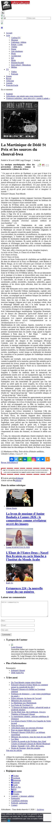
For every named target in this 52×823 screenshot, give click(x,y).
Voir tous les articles (14, 750)
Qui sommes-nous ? (14, 755)
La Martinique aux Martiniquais (23, 703)
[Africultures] (15, 10)
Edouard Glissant (18, 670)
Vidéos (14, 72)
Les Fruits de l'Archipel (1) (22, 705)
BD (12, 58)
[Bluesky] (42, 459)
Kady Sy (9, 583)
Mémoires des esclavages (21, 701)
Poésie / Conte (17, 44)
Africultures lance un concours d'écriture (27, 728)
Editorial (19, 478)
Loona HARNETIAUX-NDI (18, 547)
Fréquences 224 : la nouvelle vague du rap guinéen (24, 590)
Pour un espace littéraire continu (24, 730)
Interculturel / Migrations (21, 65)
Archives (40, 809)
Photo (13, 53)
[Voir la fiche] (12, 645)
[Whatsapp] (29, 459)
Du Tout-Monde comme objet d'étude (26, 682)
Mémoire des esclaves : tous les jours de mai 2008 (31, 737)
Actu (8, 35)
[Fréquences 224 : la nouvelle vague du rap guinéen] (19, 581)
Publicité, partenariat (19, 803)
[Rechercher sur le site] (3, 13)
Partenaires (15, 798)
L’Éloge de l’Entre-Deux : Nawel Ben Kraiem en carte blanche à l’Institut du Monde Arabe (27, 556)
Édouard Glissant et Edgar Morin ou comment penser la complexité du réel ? (29, 686)
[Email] (20, 459)
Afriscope (10, 81)
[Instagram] (34, 459)
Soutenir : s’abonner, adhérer (22, 796)
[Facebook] (11, 459)
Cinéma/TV (16, 38)
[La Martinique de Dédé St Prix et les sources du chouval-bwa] (19, 139)
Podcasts (14, 74)
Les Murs (15, 739)
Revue (8, 78)
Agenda (9, 83)
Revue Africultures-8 (9, 462)
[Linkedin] (25, 459)
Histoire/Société (17, 63)
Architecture (16, 56)
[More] (48, 459)
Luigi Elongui (16, 647)
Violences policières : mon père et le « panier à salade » (28, 98)
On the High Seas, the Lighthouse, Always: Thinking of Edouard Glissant (28, 713)
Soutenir (9, 94)
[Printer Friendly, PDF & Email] (43, 167)
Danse (13, 49)
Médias (14, 67)
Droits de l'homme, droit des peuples (25, 748)
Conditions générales (19, 801)
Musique (14, 40)
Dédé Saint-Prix (17, 673)
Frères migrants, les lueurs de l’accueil (26, 698)
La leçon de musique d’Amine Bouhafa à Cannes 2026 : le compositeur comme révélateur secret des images (26, 518)
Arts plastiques (17, 51)
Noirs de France (17, 725)
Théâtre (14, 47)
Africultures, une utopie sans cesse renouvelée (24, 96)
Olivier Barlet (11, 508)
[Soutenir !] (26, 471)
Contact (14, 805)
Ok (9, 821)
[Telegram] (38, 459)
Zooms (9, 76)
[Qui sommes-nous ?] (2, 23)
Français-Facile (12, 85)
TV (7, 69)
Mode (13, 60)
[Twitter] (16, 459)
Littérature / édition (18, 42)
